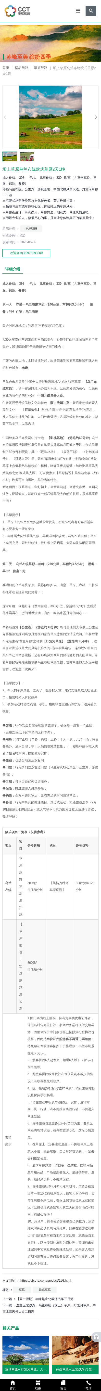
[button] (95, 117)
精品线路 (21, 68)
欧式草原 (45, 1289)
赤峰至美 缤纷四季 (28, 57)
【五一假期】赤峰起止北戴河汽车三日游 (45, 1299)
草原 (22, 1289)
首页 (6, 68)
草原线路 (41, 68)
